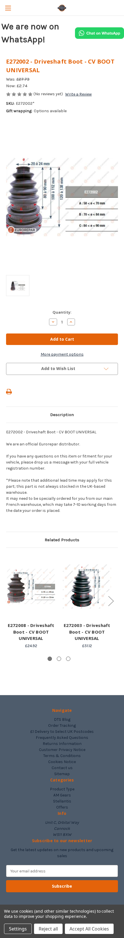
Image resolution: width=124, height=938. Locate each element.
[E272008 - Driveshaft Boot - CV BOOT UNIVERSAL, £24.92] (31, 586)
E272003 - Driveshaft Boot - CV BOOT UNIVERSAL (87, 631)
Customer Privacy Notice (62, 749)
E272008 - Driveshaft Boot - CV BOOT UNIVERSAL (31, 631)
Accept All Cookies (89, 929)
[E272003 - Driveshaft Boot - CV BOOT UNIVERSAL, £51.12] (87, 586)
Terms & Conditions (62, 755)
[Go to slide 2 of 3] (59, 659)
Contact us (62, 767)
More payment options (62, 354)
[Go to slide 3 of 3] (68, 659)
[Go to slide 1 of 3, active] (50, 659)
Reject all (48, 929)
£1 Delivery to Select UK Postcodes (62, 731)
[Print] (9, 392)
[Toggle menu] (8, 8)
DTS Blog (62, 719)
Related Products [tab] (62, 539)
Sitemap (62, 773)
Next (111, 600)
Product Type (62, 789)
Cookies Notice (62, 761)
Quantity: (62, 312)
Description (62, 414)
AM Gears (62, 795)
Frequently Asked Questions (62, 737)
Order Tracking (62, 725)
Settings (18, 929)
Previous (7, 600)
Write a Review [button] (78, 94)
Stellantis (62, 801)
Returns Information (62, 743)
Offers (62, 807)
